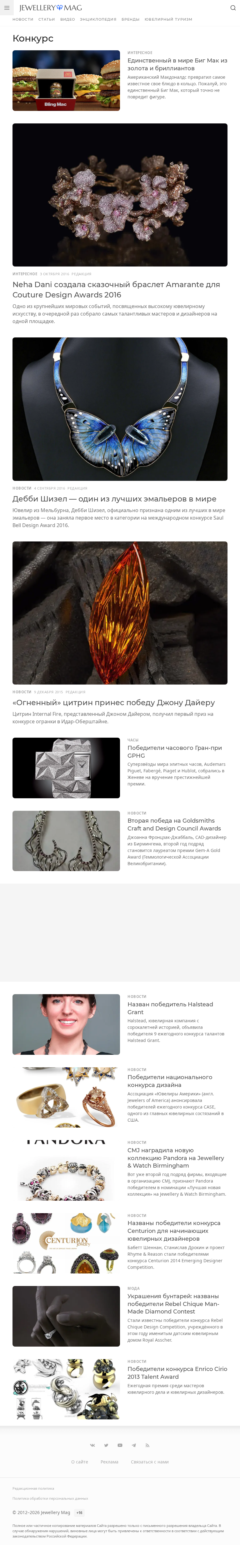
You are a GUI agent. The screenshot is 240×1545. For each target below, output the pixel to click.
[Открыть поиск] (233, 7)
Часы (133, 740)
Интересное (140, 52)
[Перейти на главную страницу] (50, 7)
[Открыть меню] (7, 7)
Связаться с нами (150, 1462)
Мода (134, 1288)
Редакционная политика (33, 1488)
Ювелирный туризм (168, 19)
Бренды (131, 19)
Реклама (109, 1462)
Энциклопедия (98, 19)
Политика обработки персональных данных (50, 1498)
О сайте (79, 1462)
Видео (67, 19)
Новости (22, 19)
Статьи (46, 19)
